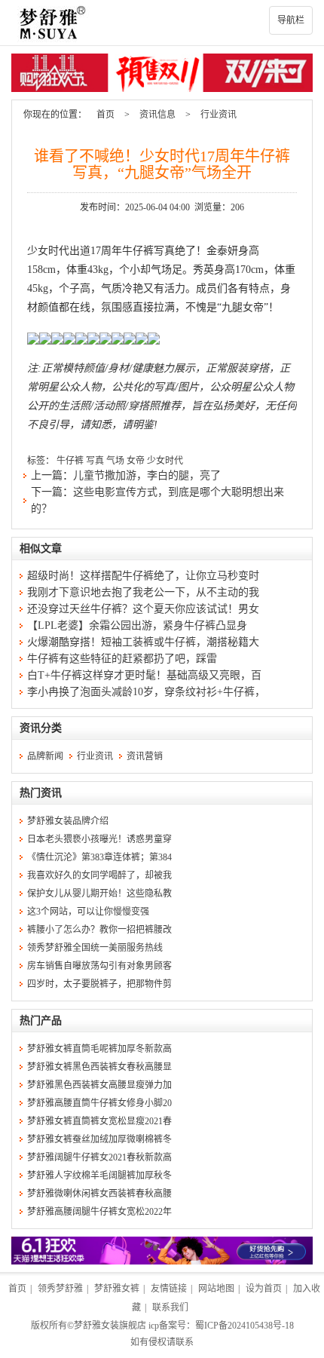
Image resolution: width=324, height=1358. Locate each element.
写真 (95, 460)
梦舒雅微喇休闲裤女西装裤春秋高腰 (99, 1193)
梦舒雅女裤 (116, 1288)
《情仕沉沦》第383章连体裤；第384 (99, 857)
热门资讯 (41, 793)
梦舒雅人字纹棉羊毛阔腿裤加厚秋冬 (99, 1175)
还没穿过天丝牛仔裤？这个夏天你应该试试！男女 (143, 609)
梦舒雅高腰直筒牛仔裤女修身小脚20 (99, 1103)
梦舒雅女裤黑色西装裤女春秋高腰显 (99, 1067)
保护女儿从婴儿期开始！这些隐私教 (99, 893)
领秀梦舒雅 (60, 1288)
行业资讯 (218, 114)
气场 (115, 460)
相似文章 (41, 548)
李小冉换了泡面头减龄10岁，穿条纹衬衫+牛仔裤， (146, 691)
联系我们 (170, 1307)
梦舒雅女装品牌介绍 (68, 821)
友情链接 (169, 1288)
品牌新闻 (45, 756)
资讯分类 (41, 728)
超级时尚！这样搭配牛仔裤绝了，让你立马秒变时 (143, 575)
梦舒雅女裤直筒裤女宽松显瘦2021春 (99, 1121)
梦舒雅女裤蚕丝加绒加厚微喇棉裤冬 (99, 1139)
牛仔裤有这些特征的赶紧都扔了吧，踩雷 (122, 658)
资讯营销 (145, 756)
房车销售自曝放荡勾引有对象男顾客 (99, 966)
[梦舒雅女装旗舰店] (162, 22)
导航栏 (290, 20)
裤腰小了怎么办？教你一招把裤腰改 (99, 929)
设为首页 (264, 1288)
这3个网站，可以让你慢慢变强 (88, 911)
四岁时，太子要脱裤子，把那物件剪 (99, 984)
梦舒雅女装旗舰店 (110, 1325)
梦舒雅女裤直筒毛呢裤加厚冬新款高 (99, 1049)
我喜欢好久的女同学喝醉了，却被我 (99, 875)
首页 (105, 114)
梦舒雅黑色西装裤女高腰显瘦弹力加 (99, 1085)
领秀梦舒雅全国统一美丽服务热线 (95, 948)
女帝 (136, 460)
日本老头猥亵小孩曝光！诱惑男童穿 (99, 839)
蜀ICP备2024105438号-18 (244, 1325)
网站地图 (216, 1288)
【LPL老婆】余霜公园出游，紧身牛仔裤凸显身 (137, 625)
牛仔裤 (70, 460)
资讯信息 (157, 114)
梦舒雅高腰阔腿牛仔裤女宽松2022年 (99, 1211)
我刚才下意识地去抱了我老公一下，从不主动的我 (143, 592)
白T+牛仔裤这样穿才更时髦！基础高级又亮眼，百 (144, 675)
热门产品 (41, 1020)
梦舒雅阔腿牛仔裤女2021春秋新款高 (99, 1157)
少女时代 (165, 460)
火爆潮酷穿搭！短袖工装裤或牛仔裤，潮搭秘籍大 (143, 642)
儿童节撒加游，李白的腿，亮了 (147, 475)
